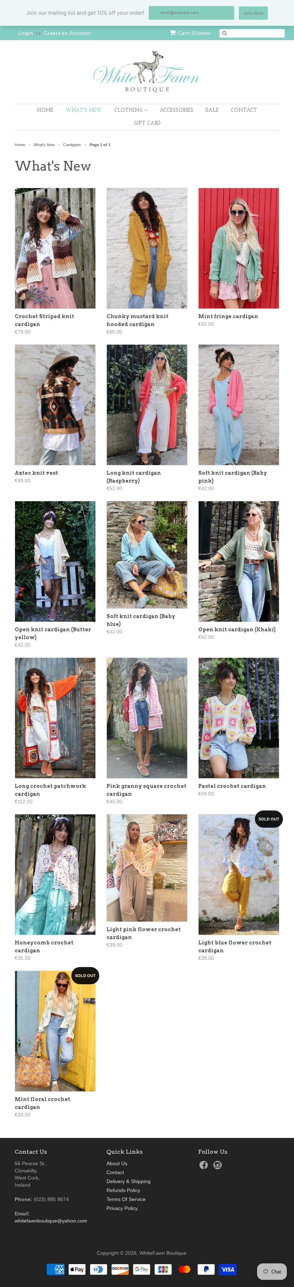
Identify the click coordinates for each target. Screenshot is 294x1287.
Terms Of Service (126, 1199)
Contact (244, 110)
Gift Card (147, 123)
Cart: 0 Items (194, 33)
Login (25, 33)
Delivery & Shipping (128, 1181)
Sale (212, 110)
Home (45, 110)
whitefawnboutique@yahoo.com (51, 1221)
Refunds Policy (123, 1190)
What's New (84, 110)
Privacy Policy (122, 1208)
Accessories (176, 110)
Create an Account (67, 33)
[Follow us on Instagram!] (218, 1167)
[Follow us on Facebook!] (204, 1167)
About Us (116, 1163)
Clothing (129, 110)
